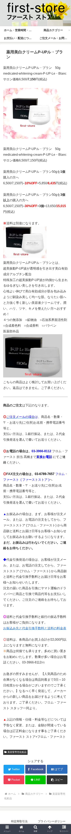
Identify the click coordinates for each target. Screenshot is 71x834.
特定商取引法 (19, 821)
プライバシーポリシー (51, 821)
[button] (57, 779)
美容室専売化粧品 (16, 752)
